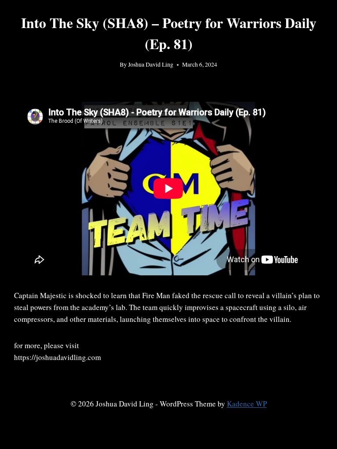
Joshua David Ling (150, 64)
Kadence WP (247, 404)
